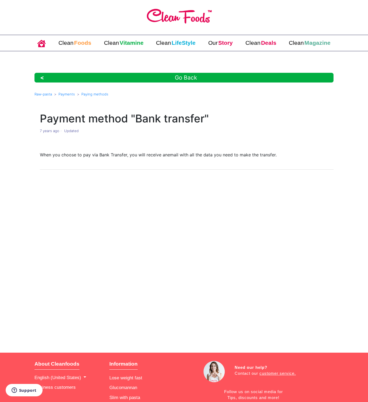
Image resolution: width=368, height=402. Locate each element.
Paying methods (94, 94)
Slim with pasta (124, 397)
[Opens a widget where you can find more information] (24, 390)
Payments (66, 94)
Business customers (55, 387)
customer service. (277, 373)
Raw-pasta (43, 94)
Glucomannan (123, 387)
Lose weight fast (125, 377)
